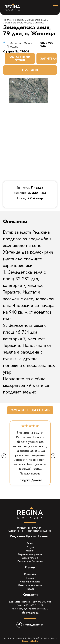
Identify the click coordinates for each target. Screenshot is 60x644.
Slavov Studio (30, 641)
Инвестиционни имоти (30, 585)
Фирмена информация (30, 554)
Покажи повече (30, 473)
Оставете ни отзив (19, 58)
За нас (30, 543)
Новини (30, 550)
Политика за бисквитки (30, 561)
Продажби (18, 20)
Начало (7, 20)
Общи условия (30, 558)
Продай (30, 589)
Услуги (30, 547)
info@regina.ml (30, 613)
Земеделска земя (36, 20)
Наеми (30, 578)
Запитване (48, 58)
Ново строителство (30, 581)
